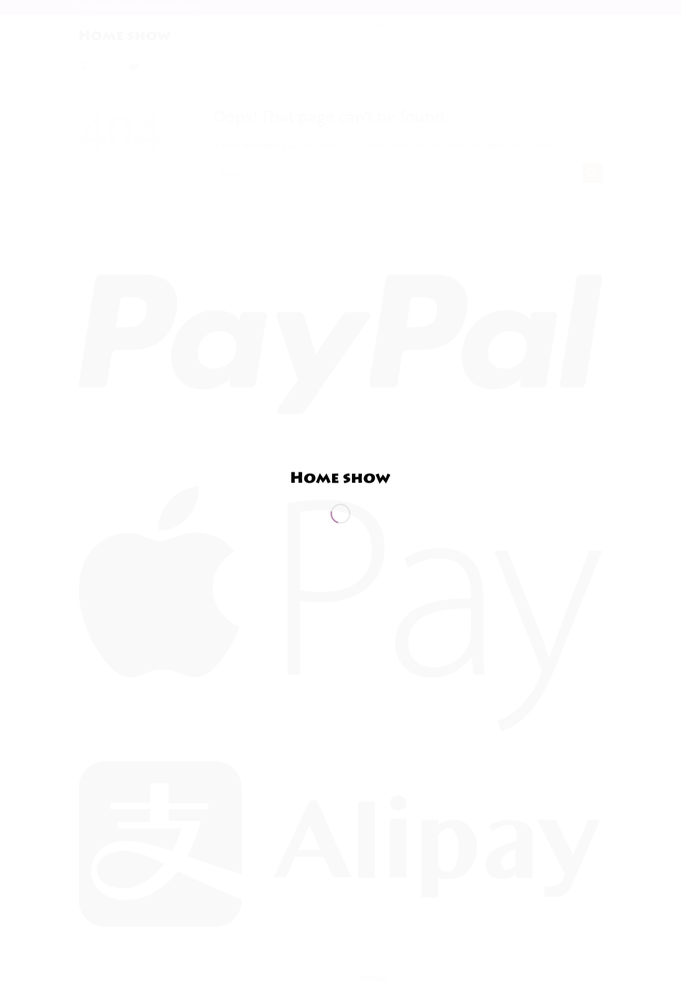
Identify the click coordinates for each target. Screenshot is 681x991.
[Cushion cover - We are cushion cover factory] (340, 477)
